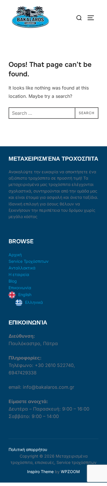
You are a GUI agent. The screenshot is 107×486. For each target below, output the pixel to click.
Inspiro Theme (40, 471)
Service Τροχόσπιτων (29, 261)
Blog (13, 281)
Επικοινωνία (20, 287)
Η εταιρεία (19, 274)
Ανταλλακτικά (22, 267)
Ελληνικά (34, 302)
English (24, 294)
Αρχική (15, 254)
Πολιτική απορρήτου (28, 449)
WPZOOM (70, 471)
